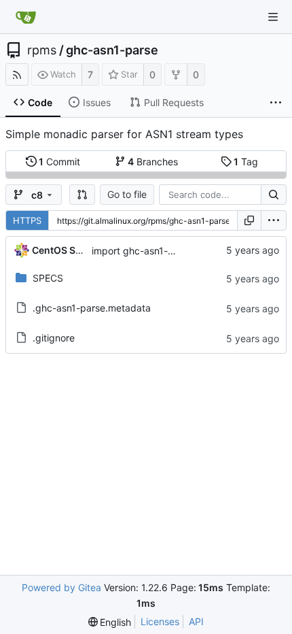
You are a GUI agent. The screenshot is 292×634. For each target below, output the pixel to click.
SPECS (48, 278)
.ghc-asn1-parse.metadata (92, 308)
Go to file (127, 194)
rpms (41, 50)
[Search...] (274, 194)
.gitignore (54, 338)
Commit (59, 161)
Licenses (160, 621)
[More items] (276, 102)
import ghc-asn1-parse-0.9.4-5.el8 (169, 250)
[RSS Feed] (17, 74)
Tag (246, 161)
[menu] (274, 220)
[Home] (26, 17)
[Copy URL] (249, 220)
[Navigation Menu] (273, 17)
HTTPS (27, 220)
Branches (153, 161)
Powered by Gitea (61, 587)
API (196, 621)
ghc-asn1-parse (112, 50)
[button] (82, 194)
